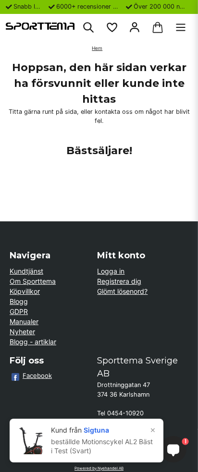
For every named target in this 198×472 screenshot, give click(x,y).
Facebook (37, 375)
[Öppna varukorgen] (157, 27)
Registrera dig (119, 281)
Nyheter (22, 331)
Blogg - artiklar (33, 342)
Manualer (24, 321)
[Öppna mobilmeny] (180, 27)
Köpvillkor (25, 291)
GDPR (19, 311)
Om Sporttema (33, 281)
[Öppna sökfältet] (88, 27)
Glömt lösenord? (122, 291)
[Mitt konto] (134, 27)
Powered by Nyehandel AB (99, 468)
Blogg (19, 301)
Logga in (110, 271)
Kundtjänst (26, 271)
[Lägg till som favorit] (111, 27)
